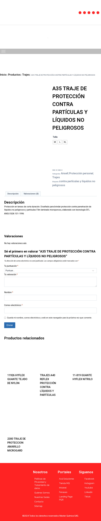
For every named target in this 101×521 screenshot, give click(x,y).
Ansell (64, 173)
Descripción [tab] (13, 194)
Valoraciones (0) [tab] (31, 194)
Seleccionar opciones (13, 390)
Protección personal (81, 173)
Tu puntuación (11, 266)
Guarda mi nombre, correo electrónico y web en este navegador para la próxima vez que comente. (49, 318)
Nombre (8, 292)
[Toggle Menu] (3, 51)
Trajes (56, 177)
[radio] (55, 142)
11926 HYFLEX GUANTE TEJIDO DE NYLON (17, 379)
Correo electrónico (13, 305)
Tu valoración (11, 274)
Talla (55, 137)
